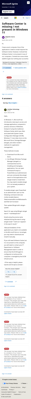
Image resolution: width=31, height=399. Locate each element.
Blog (23, 387)
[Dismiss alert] (28, 2)
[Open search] (23, 17)
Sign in (28, 18)
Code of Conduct (21, 87)
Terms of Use (22, 392)
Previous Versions (15, 387)
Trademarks (17, 394)
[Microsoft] (15, 18)
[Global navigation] (1, 17)
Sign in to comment (7, 94)
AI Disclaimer (5, 387)
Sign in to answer (7, 373)
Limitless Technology (13, 109)
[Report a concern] (3, 71)
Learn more (7, 313)
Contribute (4, 389)
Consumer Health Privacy (8, 392)
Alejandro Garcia (10, 37)
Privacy (11, 389)
